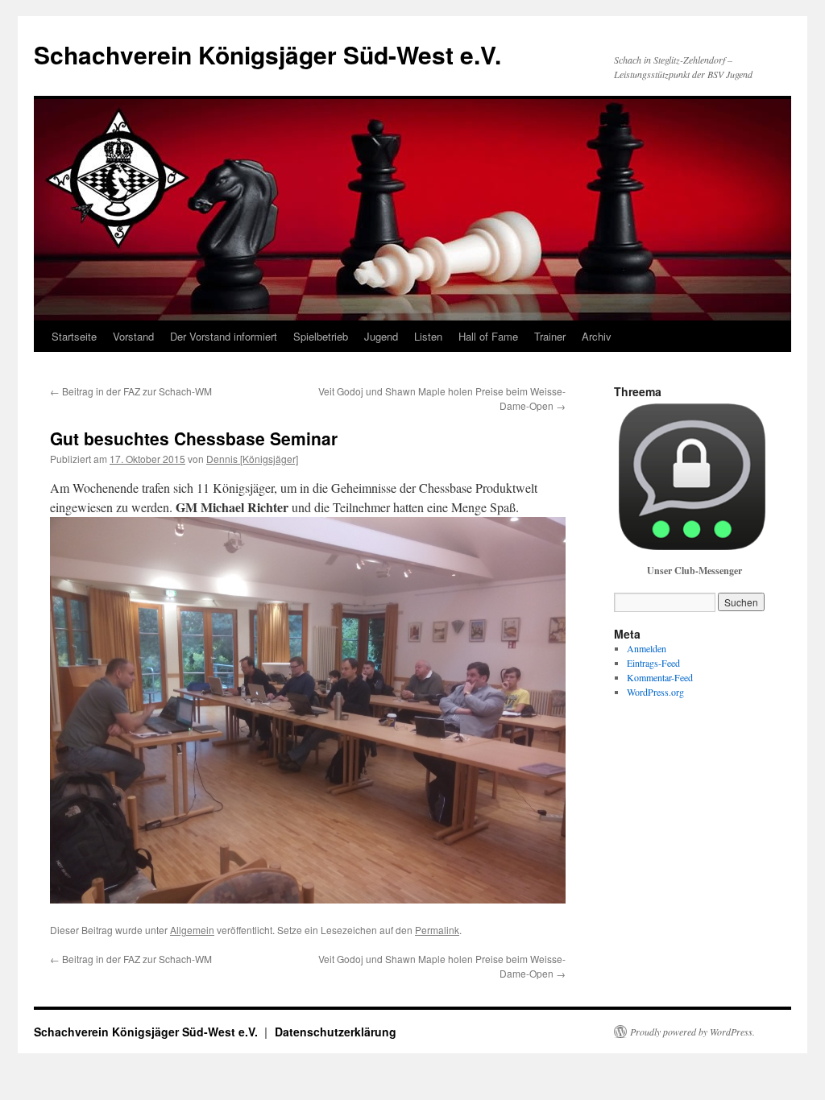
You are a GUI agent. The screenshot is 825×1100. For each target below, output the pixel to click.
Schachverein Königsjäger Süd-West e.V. (267, 54)
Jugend (381, 336)
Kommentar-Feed (660, 677)
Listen (428, 336)
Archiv (596, 336)
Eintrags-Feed (653, 662)
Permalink (437, 930)
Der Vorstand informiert (223, 336)
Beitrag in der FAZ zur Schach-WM (131, 391)
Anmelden (646, 648)
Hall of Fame (488, 336)
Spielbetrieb (320, 336)
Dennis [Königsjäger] (252, 458)
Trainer (550, 336)
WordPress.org (655, 691)
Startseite (74, 336)
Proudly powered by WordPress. (692, 1031)
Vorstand (133, 336)
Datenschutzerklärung (335, 1031)
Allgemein (192, 930)
